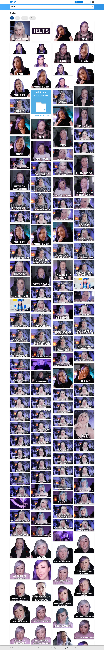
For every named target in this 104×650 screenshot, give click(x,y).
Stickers (25, 18)
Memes (33, 18)
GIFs (17, 18)
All (12, 18)
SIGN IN (87, 2)
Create (80, 2)
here (79, 648)
